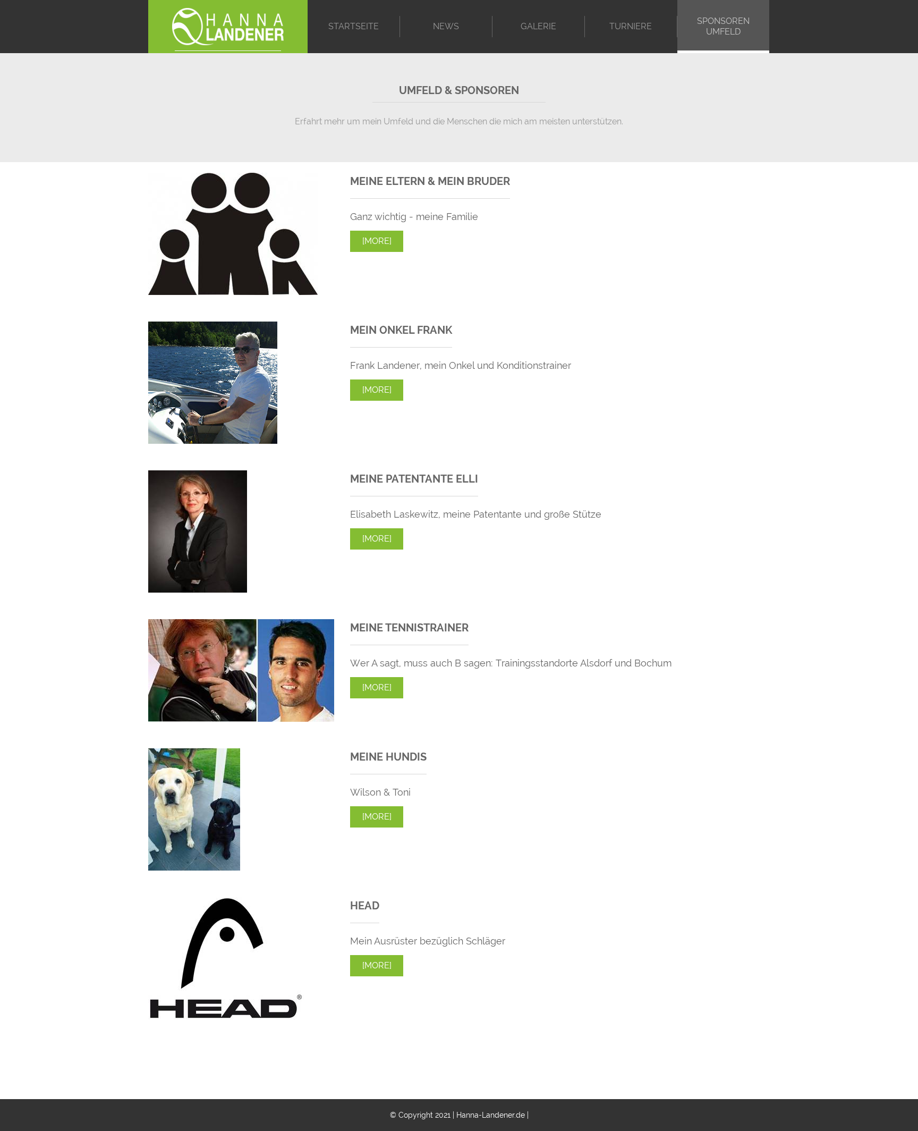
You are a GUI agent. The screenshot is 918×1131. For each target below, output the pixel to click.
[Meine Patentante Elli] (197, 589)
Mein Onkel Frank (401, 330)
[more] (377, 241)
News (446, 26)
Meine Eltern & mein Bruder (430, 181)
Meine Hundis (388, 756)
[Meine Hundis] (194, 867)
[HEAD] (226, 1016)
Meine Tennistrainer (409, 627)
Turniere (630, 26)
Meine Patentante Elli (414, 478)
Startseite (353, 26)
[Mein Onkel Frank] (212, 440)
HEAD (364, 905)
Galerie (538, 26)
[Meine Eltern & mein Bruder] (233, 291)
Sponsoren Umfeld (723, 26)
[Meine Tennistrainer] (241, 718)
